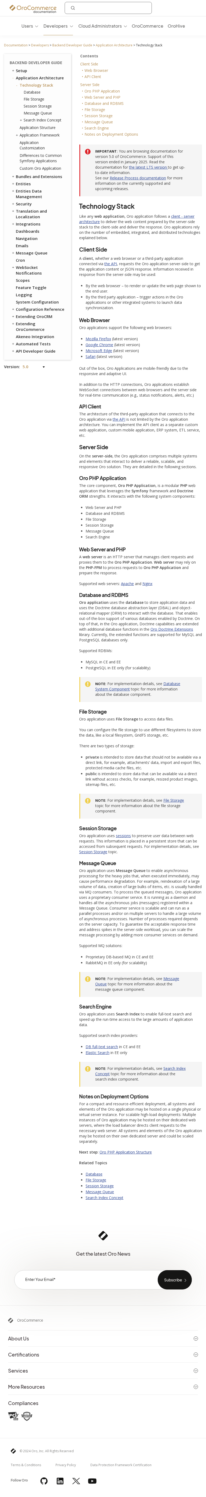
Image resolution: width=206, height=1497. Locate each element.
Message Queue (38, 113)
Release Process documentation (138, 177)
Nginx (147, 583)
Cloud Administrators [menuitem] (100, 26)
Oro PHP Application (102, 91)
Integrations (28, 224)
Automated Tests (33, 343)
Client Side (89, 63)
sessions (123, 835)
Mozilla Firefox (98, 338)
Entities (23, 183)
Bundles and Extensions (39, 176)
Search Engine (96, 128)
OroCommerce (30, 1320)
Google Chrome (99, 344)
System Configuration (37, 302)
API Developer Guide (36, 351)
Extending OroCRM (34, 316)
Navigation (27, 238)
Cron (20, 260)
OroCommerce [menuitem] (147, 26)
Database (32, 92)
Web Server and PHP (102, 97)
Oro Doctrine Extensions (171, 629)
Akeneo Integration (35, 336)
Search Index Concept (42, 120)
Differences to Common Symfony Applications (41, 158)
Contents (89, 55)
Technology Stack (36, 85)
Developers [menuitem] (55, 26)
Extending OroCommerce (30, 326)
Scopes (23, 280)
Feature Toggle (31, 287)
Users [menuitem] (27, 26)
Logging (24, 294)
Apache (127, 583)
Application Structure (38, 127)
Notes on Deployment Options (111, 134)
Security (24, 203)
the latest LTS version (148, 167)
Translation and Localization (31, 213)
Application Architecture (114, 45)
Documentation (16, 45)
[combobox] (108, 8)
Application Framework (40, 135)
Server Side (90, 84)
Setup (21, 70)
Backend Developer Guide (72, 45)
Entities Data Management (29, 193)
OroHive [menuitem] (176, 26)
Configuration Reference (40, 309)
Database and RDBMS (104, 103)
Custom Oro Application (40, 168)
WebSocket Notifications (29, 270)
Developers (40, 45)
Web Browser (96, 70)
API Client (92, 76)
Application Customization (32, 145)
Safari (90, 356)
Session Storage (38, 106)
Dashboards (27, 231)
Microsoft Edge (99, 350)
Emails (22, 245)
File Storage (34, 99)
